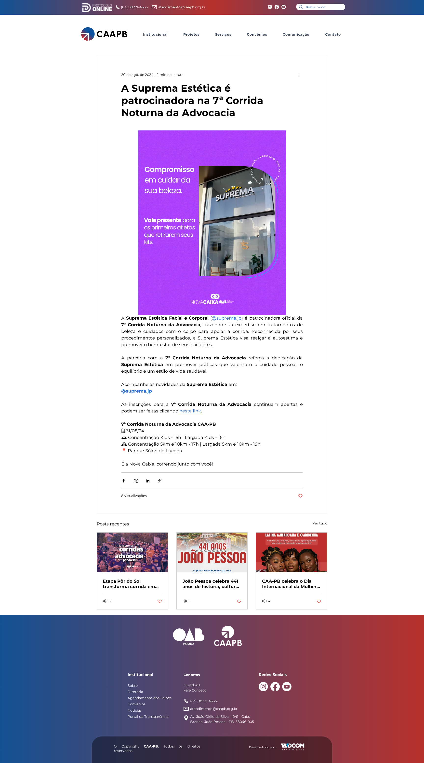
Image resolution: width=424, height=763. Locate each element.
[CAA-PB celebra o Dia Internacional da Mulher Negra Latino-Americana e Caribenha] (291, 552)
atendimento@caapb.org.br (182, 7)
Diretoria (135, 692)
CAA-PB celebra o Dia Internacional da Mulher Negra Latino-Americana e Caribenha (290, 584)
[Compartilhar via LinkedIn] (147, 480)
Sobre (133, 685)
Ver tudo (320, 523)
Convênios (137, 704)
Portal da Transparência (148, 716)
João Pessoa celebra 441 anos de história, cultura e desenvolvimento (210, 584)
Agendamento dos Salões (150, 698)
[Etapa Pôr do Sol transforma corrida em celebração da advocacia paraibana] (132, 552)
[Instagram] (270, 7)
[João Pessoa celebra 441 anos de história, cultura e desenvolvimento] (212, 552)
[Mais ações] (300, 75)
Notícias (135, 710)
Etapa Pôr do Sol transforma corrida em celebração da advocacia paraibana (131, 584)
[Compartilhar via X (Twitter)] (135, 480)
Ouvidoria (192, 685)
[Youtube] (283, 7)
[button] (155, 34)
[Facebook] (277, 7)
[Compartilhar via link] (159, 480)
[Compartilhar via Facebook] (123, 480)
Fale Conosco (195, 690)
